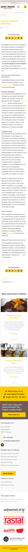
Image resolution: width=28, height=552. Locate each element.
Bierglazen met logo (7, 462)
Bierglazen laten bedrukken (14, 316)
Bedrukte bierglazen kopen (14, 361)
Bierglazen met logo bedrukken (10, 465)
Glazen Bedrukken (6, 482)
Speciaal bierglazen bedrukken (10, 453)
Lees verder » (14, 333)
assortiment (10, 233)
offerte (21, 255)
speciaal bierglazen (7, 85)
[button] (25, 6)
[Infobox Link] (14, 437)
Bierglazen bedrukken (7, 485)
